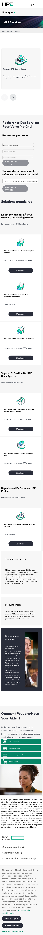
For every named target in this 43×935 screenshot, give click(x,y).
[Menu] (39, 4)
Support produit (10, 852)
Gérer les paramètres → (12, 931)
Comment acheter (13, 761)
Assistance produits (14, 748)
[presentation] (13, 97)
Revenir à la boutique (7, 31)
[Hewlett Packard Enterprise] (7, 4)
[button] (15, 188)
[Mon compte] (32, 4)
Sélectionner (21, 270)
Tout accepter (11, 918)
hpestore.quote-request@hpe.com (22, 737)
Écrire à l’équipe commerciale (17, 858)
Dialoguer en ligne (14, 741)
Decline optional (12, 925)
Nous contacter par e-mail (16, 755)
